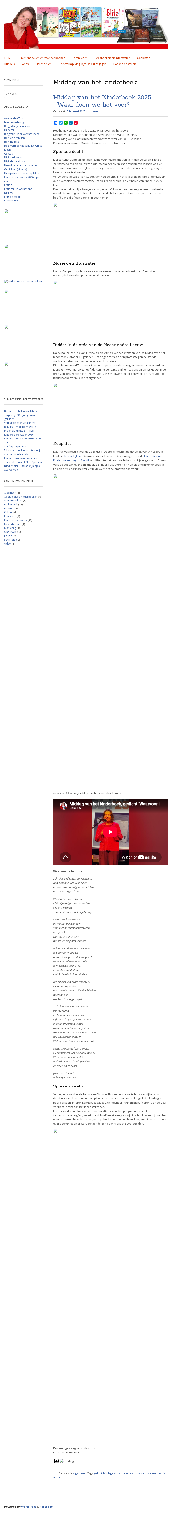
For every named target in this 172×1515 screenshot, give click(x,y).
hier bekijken (72, 456)
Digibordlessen (13, 157)
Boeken (8, 508)
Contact (8, 153)
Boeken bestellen (124, 64)
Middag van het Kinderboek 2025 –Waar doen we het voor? (102, 101)
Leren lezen (80, 58)
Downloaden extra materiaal (21, 165)
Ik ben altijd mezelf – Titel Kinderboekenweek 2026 (19, 433)
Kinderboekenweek (15, 520)
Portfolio (46, 1507)
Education (10, 516)
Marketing (10, 528)
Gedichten (143, 58)
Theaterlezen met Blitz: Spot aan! (23, 462)
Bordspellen (44, 64)
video (7, 543)
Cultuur (8, 512)
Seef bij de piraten (15, 446)
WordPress (28, 1507)
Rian (95, 111)
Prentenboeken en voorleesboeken (42, 58)
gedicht (98, 1473)
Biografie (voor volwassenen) (21, 134)
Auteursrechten (13, 500)
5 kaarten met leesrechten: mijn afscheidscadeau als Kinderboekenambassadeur (22, 454)
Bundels (9, 64)
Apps (25, 64)
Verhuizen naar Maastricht (19, 423)
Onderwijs (10, 532)
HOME (8, 58)
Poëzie (8, 536)
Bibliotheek (11, 504)
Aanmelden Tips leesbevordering (14, 120)
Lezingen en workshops (18, 189)
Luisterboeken (12, 524)
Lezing (8, 185)
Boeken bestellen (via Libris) (20, 411)
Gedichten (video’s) (15, 169)
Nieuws (8, 193)
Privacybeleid (12, 200)
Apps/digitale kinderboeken (20, 497)
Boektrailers (11, 142)
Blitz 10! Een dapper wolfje (20, 427)
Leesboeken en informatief (112, 58)
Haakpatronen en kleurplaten (21, 173)
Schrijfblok (10, 539)
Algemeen (79, 1473)
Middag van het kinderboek (119, 1473)
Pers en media (12, 197)
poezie (140, 1473)
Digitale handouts (14, 161)
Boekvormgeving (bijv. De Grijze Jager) (82, 64)
